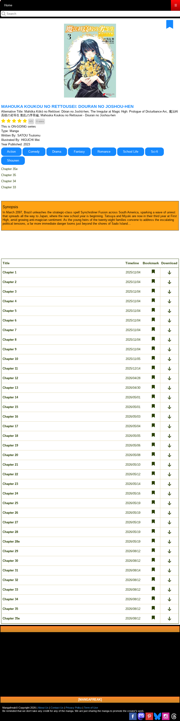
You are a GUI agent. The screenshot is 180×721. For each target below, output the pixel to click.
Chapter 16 (10, 416)
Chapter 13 (10, 387)
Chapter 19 (10, 445)
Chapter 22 (10, 474)
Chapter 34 (8, 181)
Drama (56, 151)
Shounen (13, 160)
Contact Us (57, 707)
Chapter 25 (10, 503)
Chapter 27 (10, 522)
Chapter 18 (10, 436)
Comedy (34, 151)
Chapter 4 (9, 301)
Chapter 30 (10, 560)
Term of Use (91, 707)
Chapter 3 (9, 291)
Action (11, 151)
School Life (130, 151)
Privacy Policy (74, 707)
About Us (43, 707)
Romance (104, 151)
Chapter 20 (10, 455)
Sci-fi (154, 151)
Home (8, 5)
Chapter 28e (11, 541)
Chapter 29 (10, 551)
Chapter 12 (10, 378)
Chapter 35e (9, 169)
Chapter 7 (9, 330)
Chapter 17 (10, 426)
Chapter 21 (10, 464)
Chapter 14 (10, 397)
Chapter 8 (9, 339)
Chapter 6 (9, 320)
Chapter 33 (8, 187)
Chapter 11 (10, 368)
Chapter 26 (10, 512)
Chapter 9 (9, 349)
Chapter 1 (9, 272)
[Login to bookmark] (169, 24)
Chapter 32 (10, 580)
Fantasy (79, 151)
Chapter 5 (9, 311)
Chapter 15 (10, 407)
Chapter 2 (9, 282)
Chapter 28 (10, 532)
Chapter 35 (8, 175)
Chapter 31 (10, 570)
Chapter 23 (10, 484)
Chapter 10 (10, 359)
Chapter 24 (10, 493)
